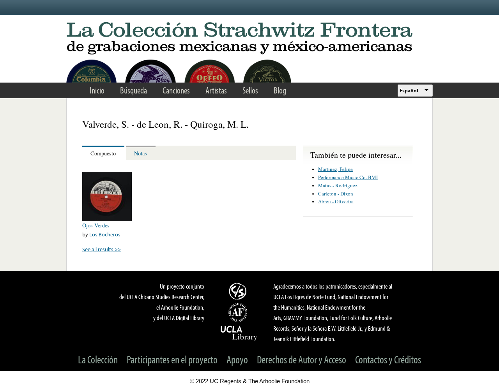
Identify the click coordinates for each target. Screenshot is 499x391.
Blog (280, 90)
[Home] (249, 39)
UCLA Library (239, 333)
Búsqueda (133, 90)
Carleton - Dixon (335, 193)
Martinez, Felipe (335, 169)
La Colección (98, 359)
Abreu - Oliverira (336, 201)
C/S (239, 291)
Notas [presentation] (140, 153)
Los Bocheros (104, 234)
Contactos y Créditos (388, 359)
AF (239, 312)
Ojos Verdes (96, 225)
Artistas (216, 90)
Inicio (97, 90)
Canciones (176, 90)
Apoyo (237, 359)
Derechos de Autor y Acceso (301, 359)
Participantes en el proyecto (172, 359)
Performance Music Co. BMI (348, 177)
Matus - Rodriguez (337, 185)
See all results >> (101, 249)
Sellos (250, 90)
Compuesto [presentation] (103, 153)
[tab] (104, 153)
